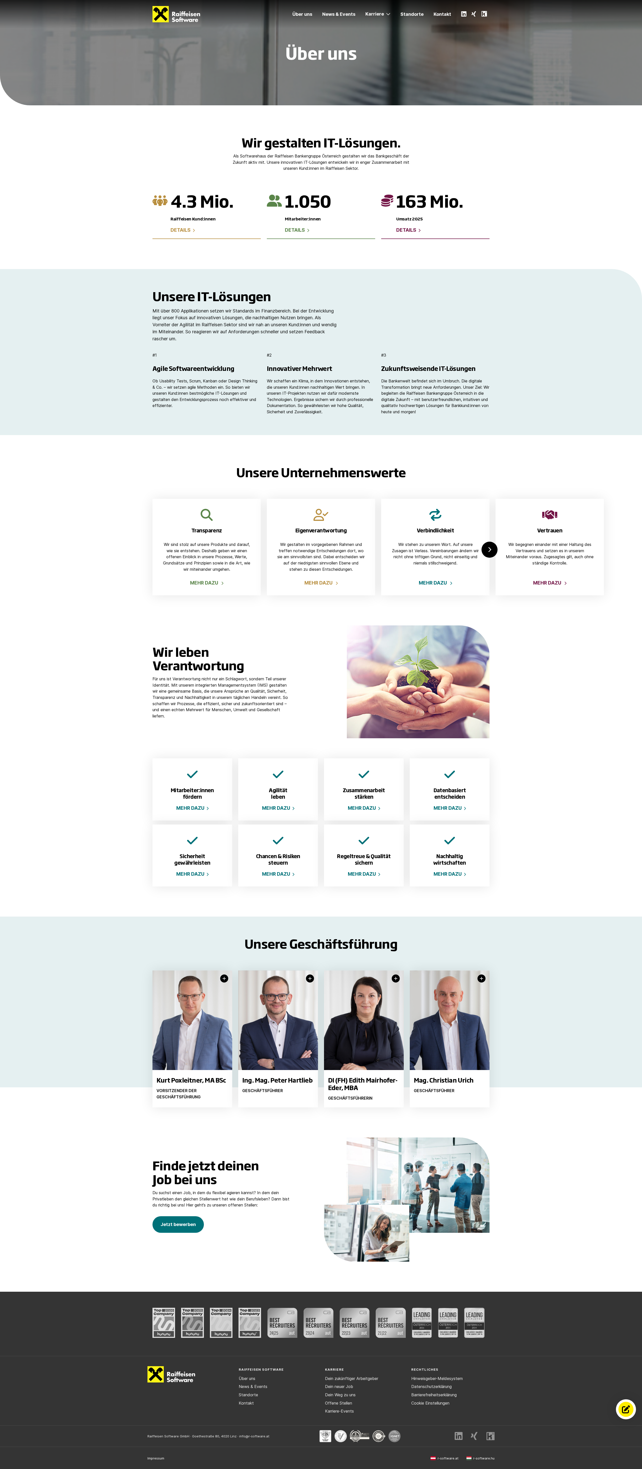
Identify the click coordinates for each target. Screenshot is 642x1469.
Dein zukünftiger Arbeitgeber (351, 1378)
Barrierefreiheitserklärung (434, 1394)
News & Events (338, 14)
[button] (490, 550)
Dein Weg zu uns (340, 1394)
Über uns (302, 14)
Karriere (374, 14)
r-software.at (448, 1458)
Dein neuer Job (339, 1386)
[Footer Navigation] (224, 978)
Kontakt (442, 14)
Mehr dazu (190, 808)
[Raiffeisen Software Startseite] (176, 14)
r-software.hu (484, 1458)
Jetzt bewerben (178, 1224)
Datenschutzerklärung (431, 1386)
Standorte (412, 14)
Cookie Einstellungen (430, 1403)
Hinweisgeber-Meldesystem (437, 1378)
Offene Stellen (338, 1403)
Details (183, 230)
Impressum (155, 1458)
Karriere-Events (339, 1411)
